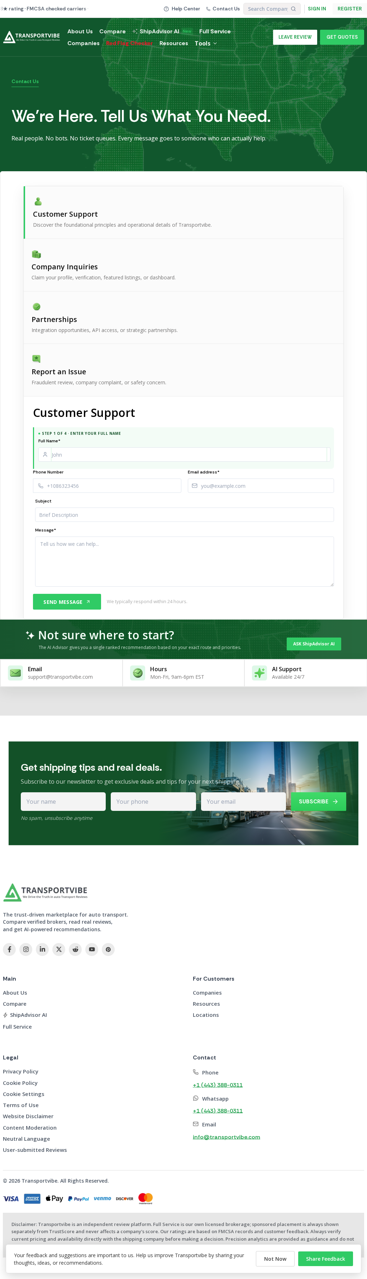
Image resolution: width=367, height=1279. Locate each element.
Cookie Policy (20, 1082)
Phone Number (48, 472)
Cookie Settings (23, 1094)
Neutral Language (26, 1138)
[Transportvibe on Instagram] (25, 949)
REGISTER (350, 8)
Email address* (204, 472)
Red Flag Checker (129, 43)
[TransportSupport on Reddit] (75, 949)
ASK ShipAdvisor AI (314, 644)
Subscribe (313, 801)
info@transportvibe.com (226, 1137)
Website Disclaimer (28, 1116)
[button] (183, 212)
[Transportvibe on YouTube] (91, 949)
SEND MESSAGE (62, 601)
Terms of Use (21, 1105)
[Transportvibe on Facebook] (9, 949)
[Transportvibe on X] (58, 949)
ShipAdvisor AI (165, 31)
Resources (173, 43)
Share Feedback (325, 1258)
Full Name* (49, 441)
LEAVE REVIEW (295, 37)
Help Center (186, 8)
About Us (80, 31)
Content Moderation (30, 1127)
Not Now (275, 1258)
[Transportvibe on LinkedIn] (42, 949)
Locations (206, 1014)
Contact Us (226, 8)
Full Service (215, 31)
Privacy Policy (20, 1071)
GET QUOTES (342, 37)
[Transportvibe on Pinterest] (108, 949)
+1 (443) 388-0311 (218, 1085)
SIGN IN (317, 8)
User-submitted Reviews (35, 1149)
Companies (83, 43)
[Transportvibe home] (45, 892)
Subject (43, 501)
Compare (112, 31)
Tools (202, 43)
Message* (45, 530)
